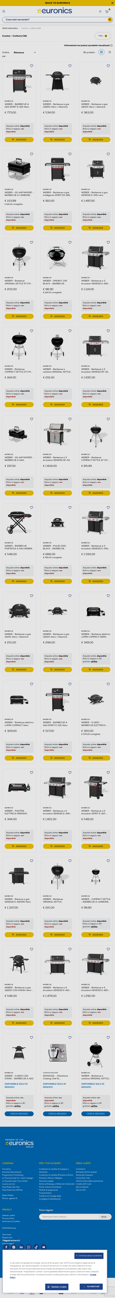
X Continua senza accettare (89, 1256)
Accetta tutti (93, 1286)
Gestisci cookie (58, 1287)
